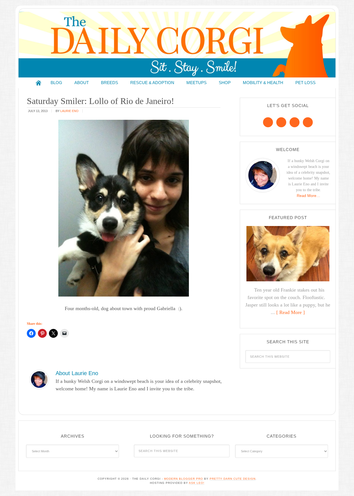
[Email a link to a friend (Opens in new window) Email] (64, 333)
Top (341, 483)
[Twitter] (295, 122)
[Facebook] (268, 122)
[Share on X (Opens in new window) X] (53, 333)
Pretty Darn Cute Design (233, 478)
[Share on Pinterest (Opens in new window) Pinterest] (42, 333)
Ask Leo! (196, 482)
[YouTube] (308, 122)
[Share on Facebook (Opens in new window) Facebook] (31, 333)
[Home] (38, 82)
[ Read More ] (290, 312)
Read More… (308, 195)
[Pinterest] (281, 122)
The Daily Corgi (177, 44)
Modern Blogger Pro (183, 478)
